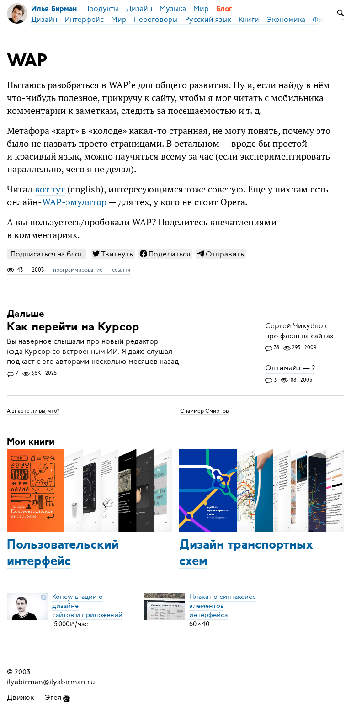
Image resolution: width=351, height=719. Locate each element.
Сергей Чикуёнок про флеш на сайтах (299, 331)
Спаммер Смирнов (204, 410)
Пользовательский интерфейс (63, 553)
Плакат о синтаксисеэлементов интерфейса (222, 605)
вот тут (50, 189)
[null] (113, 254)
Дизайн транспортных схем (246, 553)
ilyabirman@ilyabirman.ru (51, 682)
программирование (78, 269)
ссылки (121, 269)
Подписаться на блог (47, 254)
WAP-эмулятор (74, 202)
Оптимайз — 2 (290, 368)
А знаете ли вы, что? (33, 410)
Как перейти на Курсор (73, 327)
